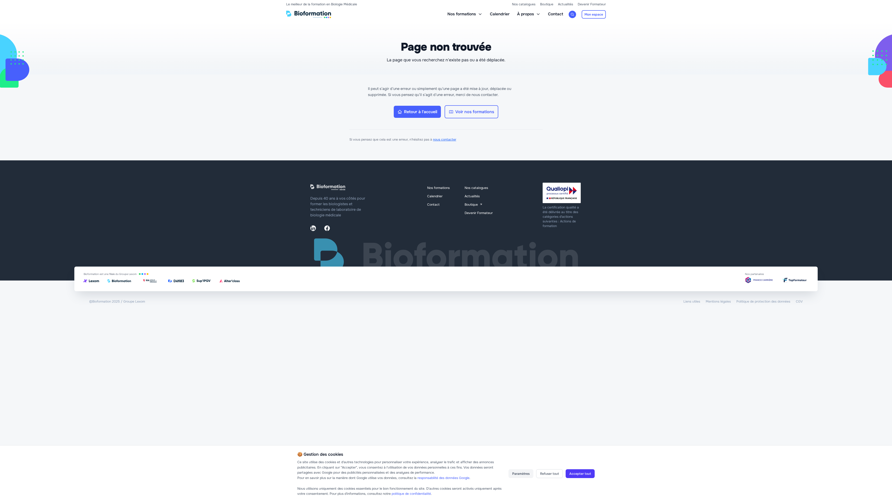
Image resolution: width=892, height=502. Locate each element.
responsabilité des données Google (443, 478)
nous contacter (444, 139)
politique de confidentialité (411, 494)
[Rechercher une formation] (572, 14)
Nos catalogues (523, 4)
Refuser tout (549, 474)
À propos (525, 14)
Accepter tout (580, 474)
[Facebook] (327, 228)
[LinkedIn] (313, 228)
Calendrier (500, 14)
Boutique (546, 4)
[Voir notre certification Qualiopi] (562, 193)
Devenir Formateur (592, 4)
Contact (555, 14)
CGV (799, 301)
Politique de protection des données (763, 301)
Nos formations (461, 14)
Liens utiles (691, 301)
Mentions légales (718, 301)
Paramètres (521, 474)
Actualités (565, 4)
